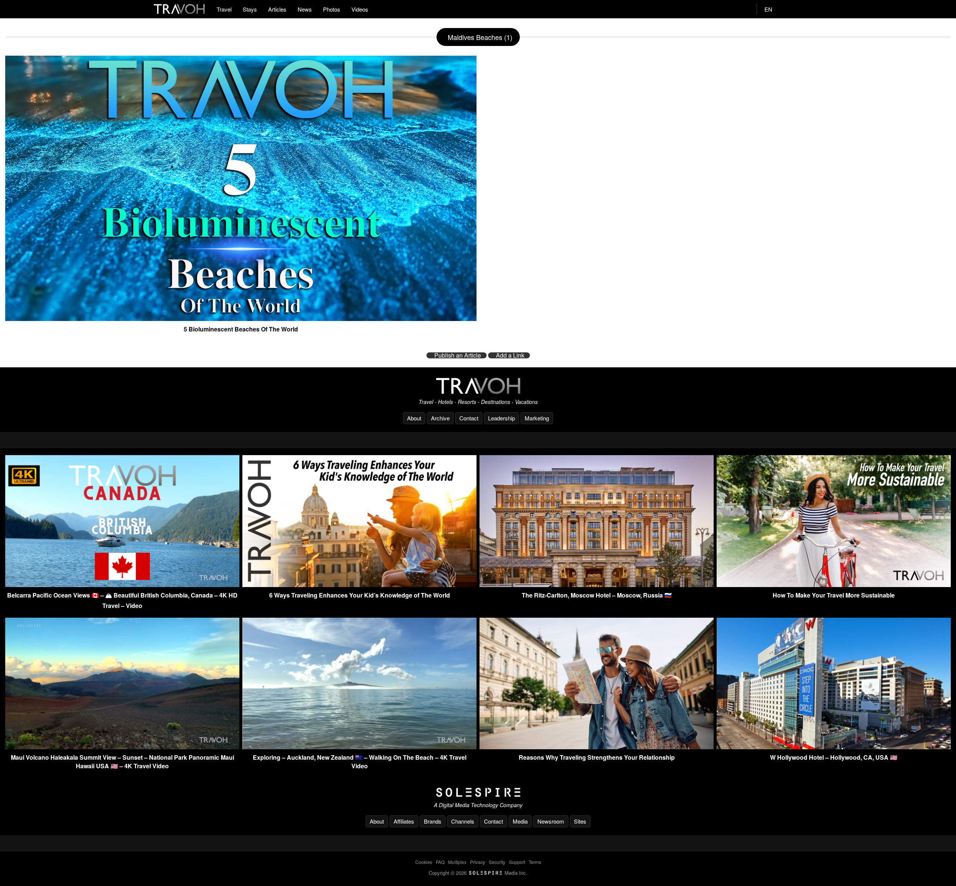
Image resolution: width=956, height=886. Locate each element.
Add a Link (510, 355)
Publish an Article (457, 355)
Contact (468, 418)
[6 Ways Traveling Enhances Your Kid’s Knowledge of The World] (359, 585)
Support (517, 862)
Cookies (423, 862)
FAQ (440, 862)
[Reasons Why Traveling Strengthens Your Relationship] (596, 747)
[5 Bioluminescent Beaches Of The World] (241, 318)
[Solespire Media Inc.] (478, 792)
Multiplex (457, 862)
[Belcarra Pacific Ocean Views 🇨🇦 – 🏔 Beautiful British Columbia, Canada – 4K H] (122, 585)
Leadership (501, 418)
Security (497, 862)
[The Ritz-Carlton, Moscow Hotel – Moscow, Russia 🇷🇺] (596, 585)
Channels (462, 821)
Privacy (477, 862)
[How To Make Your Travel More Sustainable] (834, 585)
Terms (535, 862)
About (414, 418)
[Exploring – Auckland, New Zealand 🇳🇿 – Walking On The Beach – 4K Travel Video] (359, 747)
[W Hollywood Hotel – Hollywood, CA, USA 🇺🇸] (834, 747)
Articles (277, 9)
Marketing (537, 418)
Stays (250, 9)
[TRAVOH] (478, 386)
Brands (432, 821)
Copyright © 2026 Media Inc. (478, 872)
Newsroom (550, 821)
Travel (224, 9)
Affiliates (404, 821)
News (305, 9)
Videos (359, 9)
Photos (331, 9)
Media (520, 821)
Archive (440, 418)
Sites (580, 821)
